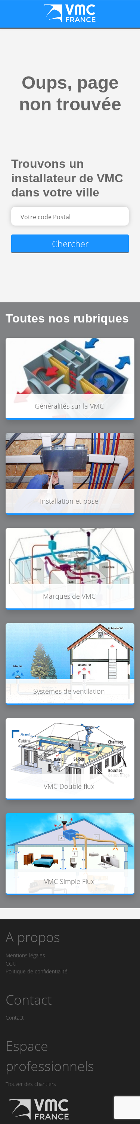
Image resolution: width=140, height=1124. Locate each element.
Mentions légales (25, 955)
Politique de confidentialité (37, 971)
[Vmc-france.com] (70, 13)
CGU (11, 963)
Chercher (70, 243)
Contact (15, 1017)
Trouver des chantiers (31, 1083)
